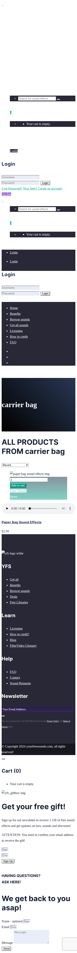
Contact (15, 677)
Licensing (16, 628)
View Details (18, 491)
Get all (14, 579)
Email (6, 927)
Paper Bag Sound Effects (21, 522)
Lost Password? (12, 188)
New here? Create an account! (42, 188)
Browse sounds (20, 591)
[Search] (58, 99)
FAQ (13, 672)
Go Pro (6, 194)
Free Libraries (19, 602)
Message (8, 942)
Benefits (15, 585)
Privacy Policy (53, 721)
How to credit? (19, 634)
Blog (13, 640)
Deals (13, 596)
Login (14, 142)
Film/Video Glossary (23, 645)
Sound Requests (20, 683)
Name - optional (12, 921)
